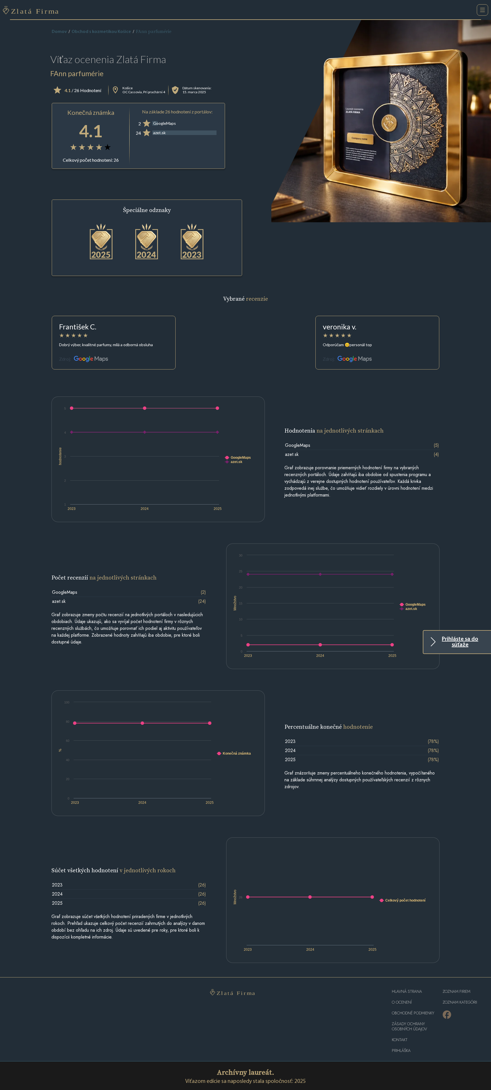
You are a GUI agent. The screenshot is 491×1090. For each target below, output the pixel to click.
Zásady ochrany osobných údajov (409, 1026)
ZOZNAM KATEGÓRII (460, 1002)
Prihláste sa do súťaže (460, 642)
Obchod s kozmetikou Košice (101, 32)
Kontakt (399, 1040)
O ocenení (402, 1002)
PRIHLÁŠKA (401, 1050)
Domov (59, 32)
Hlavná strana (407, 991)
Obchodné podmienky (413, 1013)
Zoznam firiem (456, 991)
